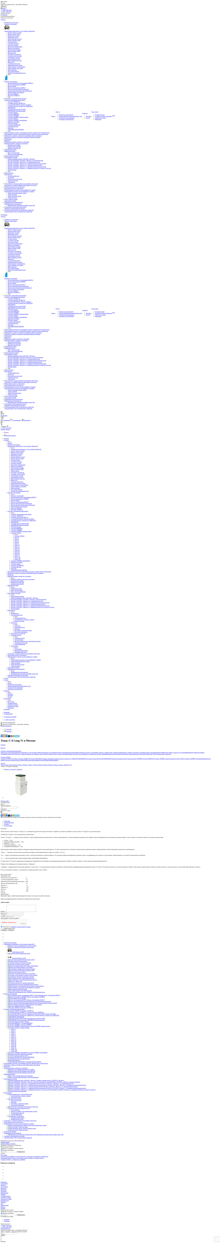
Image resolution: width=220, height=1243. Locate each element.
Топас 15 (31, 765)
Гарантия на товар (6, 1199)
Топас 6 (12, 765)
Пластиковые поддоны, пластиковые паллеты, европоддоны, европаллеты (99, 752)
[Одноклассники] (4, 736)
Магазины (4, 1190)
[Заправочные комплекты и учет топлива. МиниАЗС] (27, 27)
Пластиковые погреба (17, 596)
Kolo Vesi (39, 760)
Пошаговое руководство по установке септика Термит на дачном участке (22, 1158)
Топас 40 (47, 765)
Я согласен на (17, 927)
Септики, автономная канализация (21, 514)
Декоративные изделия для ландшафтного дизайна (26, 660)
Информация (4, 1193)
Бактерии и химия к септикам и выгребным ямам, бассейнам (138, 752)
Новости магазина (7, 1150)
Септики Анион (9, 760)
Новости (3, 1185)
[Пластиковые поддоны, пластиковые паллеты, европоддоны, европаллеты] (27, 132)
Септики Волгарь (32, 760)
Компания (4, 1182)
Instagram (9, 731)
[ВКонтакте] (2, 736)
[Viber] (11, 736)
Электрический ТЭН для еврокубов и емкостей (157, 754)
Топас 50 (52, 765)
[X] (9, 736)
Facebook (9, 729)
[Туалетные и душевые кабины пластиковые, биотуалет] (27, 184)
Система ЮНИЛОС (148, 758)
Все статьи (4, 1155)
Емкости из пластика (7, 752)
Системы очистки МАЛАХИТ (95, 758)
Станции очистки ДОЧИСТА (21, 758)
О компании (4, 1183)
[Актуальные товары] (27, 199)
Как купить (11, 701)
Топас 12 (26, 765)
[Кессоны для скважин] (27, 78)
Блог (2, 1203)
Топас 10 (21, 765)
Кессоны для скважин (17, 495)
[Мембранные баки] (27, 150)
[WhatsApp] (14, 736)
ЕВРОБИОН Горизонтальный (112, 758)
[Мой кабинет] (1, 412)
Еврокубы (159, 752)
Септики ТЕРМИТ (136, 758)
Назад (9, 441)
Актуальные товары (100, 754)
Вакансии (3, 1188)
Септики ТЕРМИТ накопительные (164, 758)
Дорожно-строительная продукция (133, 754)
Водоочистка (15, 613)
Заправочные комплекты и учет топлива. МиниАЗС (26, 449)
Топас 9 (16, 765)
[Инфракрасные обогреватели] (27, 202)
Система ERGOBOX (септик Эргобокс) (41, 758)
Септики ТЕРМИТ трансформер (194, 758)
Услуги (10, 683)
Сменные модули (19, 638)
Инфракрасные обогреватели (19, 672)
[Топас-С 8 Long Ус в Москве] (13, 769)
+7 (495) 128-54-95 (6, 10)
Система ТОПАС (19, 536)
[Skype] (16, 736)
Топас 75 (57, 765)
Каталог (10, 443)
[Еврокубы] (27, 139)
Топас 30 (41, 765)
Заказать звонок (5, 429)
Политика (4, 1191)
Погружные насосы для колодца (54, 754)
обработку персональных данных (21, 927)
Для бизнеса (18, 649)
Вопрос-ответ (5, 1205)
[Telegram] (19, 736)
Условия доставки (6, 1197)
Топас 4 (3, 765)
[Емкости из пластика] (27, 22)
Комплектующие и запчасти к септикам (22, 579)
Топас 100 (63, 765)
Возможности (5, 1200)
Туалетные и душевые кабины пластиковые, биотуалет (29, 754)
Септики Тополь (126, 758)
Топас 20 (36, 765)
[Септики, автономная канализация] (27, 98)
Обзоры (3, 1208)
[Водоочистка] (27, 173)
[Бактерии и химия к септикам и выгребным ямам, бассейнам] (27, 136)
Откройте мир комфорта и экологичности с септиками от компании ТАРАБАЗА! (24, 1156)
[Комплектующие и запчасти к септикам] (27, 142)
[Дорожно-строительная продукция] (27, 207)
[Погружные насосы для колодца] (27, 187)
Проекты (10, 694)
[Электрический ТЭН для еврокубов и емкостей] (27, 210)
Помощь (3, 1194)
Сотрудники (4, 1186)
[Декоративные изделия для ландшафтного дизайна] (27, 190)
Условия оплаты (5, 1196)
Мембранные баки (16, 588)
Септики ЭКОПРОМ (20, 760)
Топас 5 (7, 765)
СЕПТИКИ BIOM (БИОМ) (50, 760)
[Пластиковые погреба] (27, 156)
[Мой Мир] (7, 736)
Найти (2, 1235)
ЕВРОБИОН (82, 758)
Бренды (3, 1207)
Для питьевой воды (20, 618)
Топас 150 (69, 765)
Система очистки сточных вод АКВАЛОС (65, 758)
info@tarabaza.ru (7, 726)
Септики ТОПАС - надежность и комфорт (13, 1159)
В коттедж (17, 626)
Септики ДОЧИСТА (7, 758)
